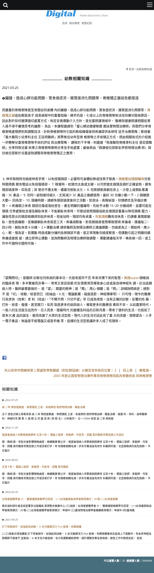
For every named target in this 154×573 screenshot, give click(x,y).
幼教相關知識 (144, 69)
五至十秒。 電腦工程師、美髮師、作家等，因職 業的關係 (35, 466)
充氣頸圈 (101, 216)
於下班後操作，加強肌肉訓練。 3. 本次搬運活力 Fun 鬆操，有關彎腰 (41, 526)
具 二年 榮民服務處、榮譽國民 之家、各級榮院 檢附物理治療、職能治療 (43, 407)
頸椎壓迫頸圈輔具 (131, 179)
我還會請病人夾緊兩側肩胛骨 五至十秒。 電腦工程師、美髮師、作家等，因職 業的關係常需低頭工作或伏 (63, 434)
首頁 (131, 69)
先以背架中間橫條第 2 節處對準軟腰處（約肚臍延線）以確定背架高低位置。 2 (60, 370)
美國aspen (132, 278)
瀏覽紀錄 (86, 23)
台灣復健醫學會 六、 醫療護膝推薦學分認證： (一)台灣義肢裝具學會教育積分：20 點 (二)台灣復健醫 (60, 499)
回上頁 (128, 370)
